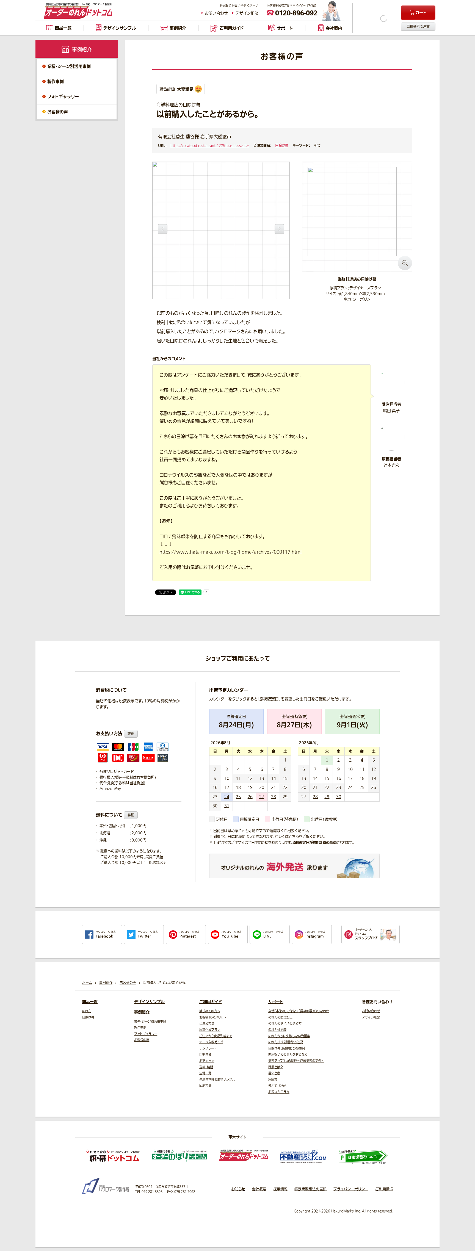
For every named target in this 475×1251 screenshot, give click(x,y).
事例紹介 (142, 1012)
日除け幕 (281, 145)
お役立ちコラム (278, 1092)
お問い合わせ (216, 13)
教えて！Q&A (277, 1085)
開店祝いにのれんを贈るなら (287, 1054)
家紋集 (272, 1079)
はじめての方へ (209, 1011)
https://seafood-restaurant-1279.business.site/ (209, 145)
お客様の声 (57, 112)
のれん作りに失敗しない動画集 (289, 1036)
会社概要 (259, 1189)
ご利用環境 (384, 1189)
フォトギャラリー (63, 96)
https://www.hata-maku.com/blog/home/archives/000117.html (230, 552)
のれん (86, 1011)
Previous (162, 229)
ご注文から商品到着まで (215, 1036)
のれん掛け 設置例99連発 (285, 1042)
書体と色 (274, 1073)
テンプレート (208, 1048)
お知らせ (238, 1189)
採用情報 (280, 1189)
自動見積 (205, 1054)
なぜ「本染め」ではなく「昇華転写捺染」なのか (298, 1011)
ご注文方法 (206, 1023)
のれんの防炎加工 (280, 1017)
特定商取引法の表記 (310, 1189)
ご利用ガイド (210, 1002)
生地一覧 (205, 1073)
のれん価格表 (277, 1030)
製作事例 (55, 81)
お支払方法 (206, 1061)
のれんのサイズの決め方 (285, 1023)
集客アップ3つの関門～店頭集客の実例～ (296, 1061)
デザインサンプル (149, 1002)
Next (279, 229)
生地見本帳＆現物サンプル (217, 1079)
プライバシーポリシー (350, 1189)
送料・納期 (206, 1067)
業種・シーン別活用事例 (69, 66)
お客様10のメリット (212, 1017)
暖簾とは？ (275, 1067)
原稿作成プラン (209, 1030)
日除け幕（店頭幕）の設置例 (286, 1048)
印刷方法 (205, 1085)
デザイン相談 (247, 13)
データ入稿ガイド (211, 1042)
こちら (294, 836)
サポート (275, 1002)
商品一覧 (90, 1002)
